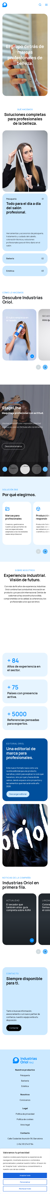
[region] (25, 1171)
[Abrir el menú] (46, 5)
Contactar (13, 1028)
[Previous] (38, 367)
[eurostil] (37, 469)
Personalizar (25, 1182)
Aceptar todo (25, 1175)
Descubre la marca (13, 446)
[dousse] (25, 469)
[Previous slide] (4, 469)
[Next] (45, 367)
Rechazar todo (25, 1188)
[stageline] (13, 469)
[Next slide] (45, 469)
